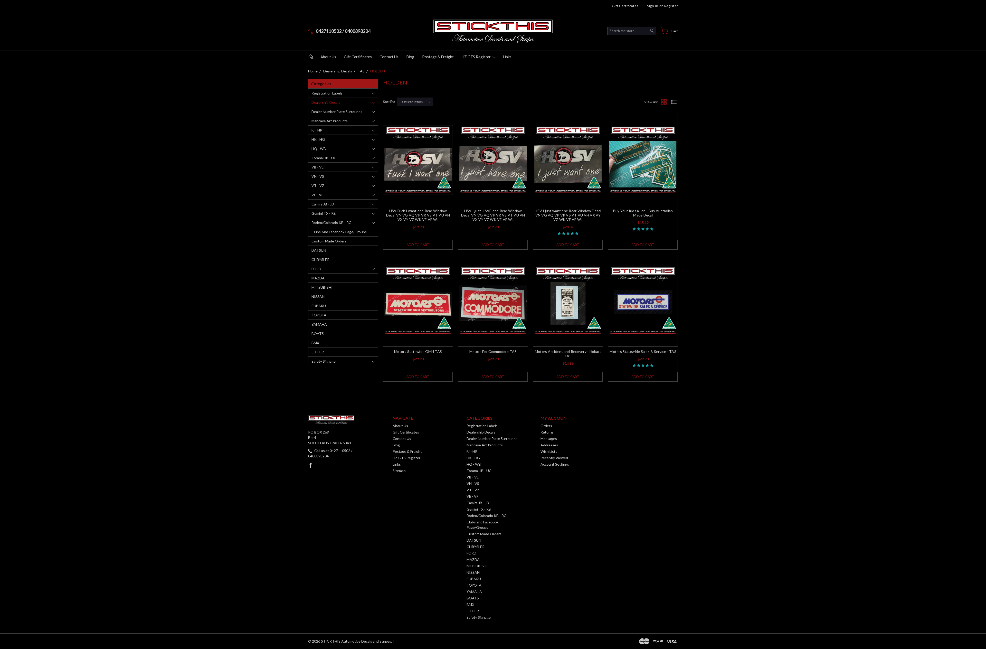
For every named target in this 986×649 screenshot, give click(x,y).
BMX (315, 343)
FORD (316, 269)
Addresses (549, 445)
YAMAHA (319, 324)
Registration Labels (327, 93)
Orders (546, 426)
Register (671, 6)
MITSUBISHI (322, 287)
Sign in (652, 6)
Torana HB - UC (323, 158)
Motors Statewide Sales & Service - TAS (643, 351)
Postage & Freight (438, 56)
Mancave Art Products (329, 121)
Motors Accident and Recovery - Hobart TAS (568, 353)
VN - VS (317, 176)
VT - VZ (317, 185)
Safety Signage (323, 361)
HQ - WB (318, 148)
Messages (549, 438)
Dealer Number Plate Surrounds (336, 111)
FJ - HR (316, 130)
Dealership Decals (325, 102)
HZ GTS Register (476, 56)
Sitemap (399, 470)
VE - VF (317, 195)
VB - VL (317, 167)
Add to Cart (417, 245)
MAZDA (318, 278)
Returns (547, 432)
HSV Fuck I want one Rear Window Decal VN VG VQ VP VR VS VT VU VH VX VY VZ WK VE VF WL (418, 215)
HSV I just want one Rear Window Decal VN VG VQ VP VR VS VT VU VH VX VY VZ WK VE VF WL (568, 215)
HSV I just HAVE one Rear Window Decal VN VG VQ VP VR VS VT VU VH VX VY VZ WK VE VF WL (493, 215)
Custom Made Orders (328, 241)
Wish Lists (549, 451)
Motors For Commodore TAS (493, 351)
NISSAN (318, 296)
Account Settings (555, 464)
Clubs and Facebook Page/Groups (339, 232)
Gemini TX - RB (323, 213)
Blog (410, 56)
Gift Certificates (625, 6)
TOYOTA (318, 315)
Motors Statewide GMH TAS (418, 351)
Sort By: (389, 102)
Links (507, 56)
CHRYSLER (320, 259)
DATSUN (318, 250)
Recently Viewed (554, 458)
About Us (328, 56)
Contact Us (389, 56)
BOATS (317, 333)
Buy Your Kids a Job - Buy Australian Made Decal (643, 213)
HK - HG (318, 139)
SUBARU (318, 306)
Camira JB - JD (322, 204)
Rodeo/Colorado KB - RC (331, 222)
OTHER (317, 352)
